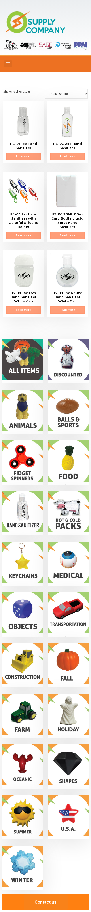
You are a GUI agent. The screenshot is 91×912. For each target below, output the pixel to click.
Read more (23, 156)
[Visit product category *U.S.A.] (68, 817)
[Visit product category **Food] (68, 462)
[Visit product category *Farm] (22, 716)
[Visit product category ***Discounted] (68, 361)
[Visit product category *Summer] (22, 817)
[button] (8, 63)
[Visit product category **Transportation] (68, 614)
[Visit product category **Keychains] (22, 564)
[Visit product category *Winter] (22, 868)
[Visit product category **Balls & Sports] (68, 412)
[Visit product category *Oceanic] (22, 766)
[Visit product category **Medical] (68, 564)
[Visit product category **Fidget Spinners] (22, 462)
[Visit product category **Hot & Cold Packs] (68, 513)
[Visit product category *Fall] (68, 665)
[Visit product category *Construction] (22, 665)
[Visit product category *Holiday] (68, 716)
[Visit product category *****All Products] (22, 361)
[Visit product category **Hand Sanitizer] (22, 513)
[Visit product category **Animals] (22, 412)
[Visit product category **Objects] (22, 614)
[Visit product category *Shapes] (68, 766)
